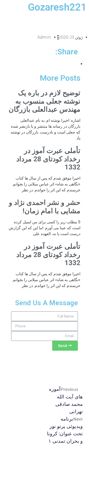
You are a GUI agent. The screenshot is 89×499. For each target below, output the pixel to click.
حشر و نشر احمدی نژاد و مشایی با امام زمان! (44, 206)
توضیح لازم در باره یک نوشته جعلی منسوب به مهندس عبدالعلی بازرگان (44, 101)
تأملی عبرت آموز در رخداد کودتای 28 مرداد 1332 (48, 159)
